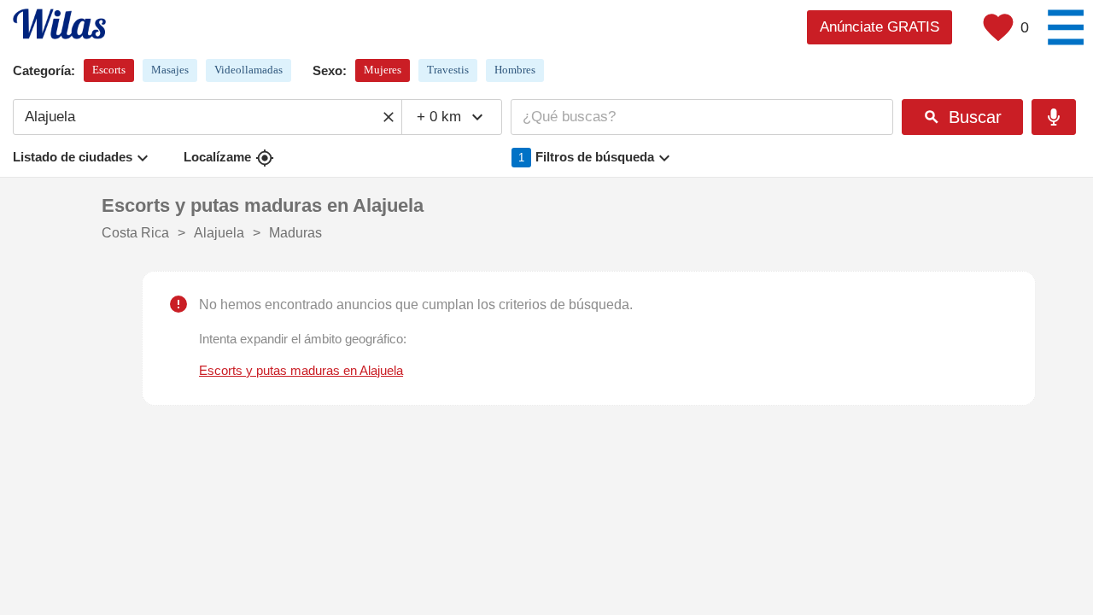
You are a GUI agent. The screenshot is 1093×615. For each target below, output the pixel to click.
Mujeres (382, 69)
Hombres (514, 69)
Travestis (448, 69)
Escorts (109, 69)
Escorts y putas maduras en (301, 371)
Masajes (170, 69)
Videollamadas (248, 69)
